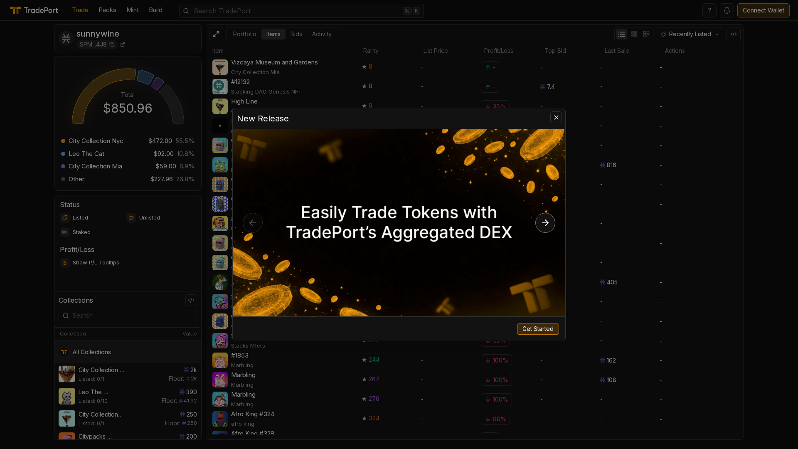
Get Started (538, 328)
